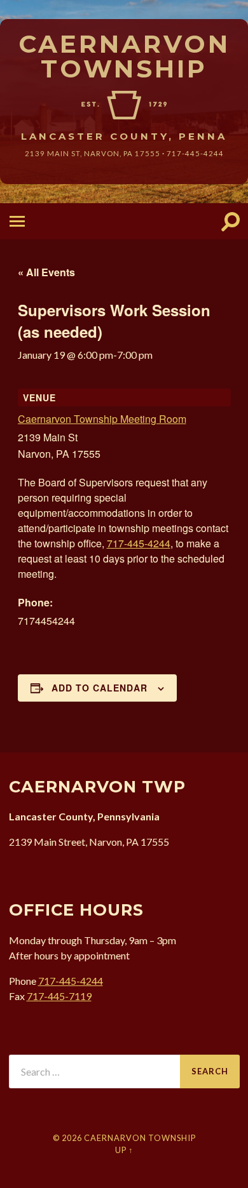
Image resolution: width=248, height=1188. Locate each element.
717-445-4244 (195, 153)
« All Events (46, 272)
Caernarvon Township (124, 56)
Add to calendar (100, 687)
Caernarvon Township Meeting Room (102, 418)
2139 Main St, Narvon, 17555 (92, 153)
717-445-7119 (59, 996)
